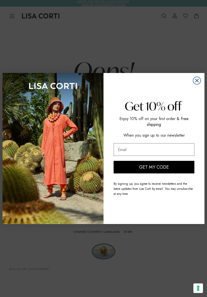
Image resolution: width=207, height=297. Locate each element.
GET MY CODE (154, 167)
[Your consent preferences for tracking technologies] (198, 288)
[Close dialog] (197, 80)
